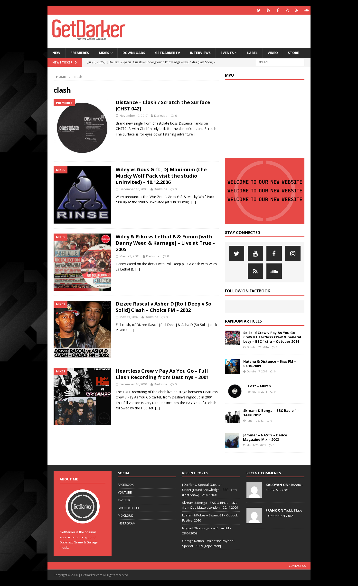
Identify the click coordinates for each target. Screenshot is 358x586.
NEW (56, 52)
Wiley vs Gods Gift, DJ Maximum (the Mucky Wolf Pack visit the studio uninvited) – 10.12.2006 (161, 175)
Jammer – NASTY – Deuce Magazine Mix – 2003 (265, 437)
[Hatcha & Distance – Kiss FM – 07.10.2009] (232, 366)
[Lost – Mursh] (235, 391)
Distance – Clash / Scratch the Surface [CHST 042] (163, 105)
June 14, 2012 (255, 420)
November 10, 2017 (134, 115)
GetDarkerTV (167, 52)
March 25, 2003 (256, 445)
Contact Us (297, 566)
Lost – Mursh (259, 386)
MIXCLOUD (125, 515)
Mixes (104, 52)
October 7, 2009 (257, 371)
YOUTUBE (125, 492)
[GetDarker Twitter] (258, 10)
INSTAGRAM (126, 523)
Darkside (161, 115)
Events (227, 52)
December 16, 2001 (133, 384)
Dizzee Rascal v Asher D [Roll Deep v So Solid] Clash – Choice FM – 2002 (163, 306)
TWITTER (124, 500)
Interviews (200, 52)
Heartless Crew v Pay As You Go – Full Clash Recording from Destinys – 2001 (162, 374)
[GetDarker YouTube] (268, 10)
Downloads (133, 52)
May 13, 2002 (129, 317)
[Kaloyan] (254, 495)
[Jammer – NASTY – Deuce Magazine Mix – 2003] (232, 440)
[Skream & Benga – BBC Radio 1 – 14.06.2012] (232, 415)
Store (293, 52)
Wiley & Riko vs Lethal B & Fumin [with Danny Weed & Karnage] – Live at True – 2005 (165, 242)
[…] (197, 134)
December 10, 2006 (133, 189)
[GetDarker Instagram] (287, 10)
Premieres (79, 52)
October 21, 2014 (258, 347)
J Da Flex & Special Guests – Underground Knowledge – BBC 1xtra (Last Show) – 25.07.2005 (209, 489)
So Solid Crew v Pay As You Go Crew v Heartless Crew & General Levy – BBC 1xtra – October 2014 (272, 337)
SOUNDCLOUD (128, 508)
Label (252, 52)
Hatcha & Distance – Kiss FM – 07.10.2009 (269, 363)
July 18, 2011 (259, 391)
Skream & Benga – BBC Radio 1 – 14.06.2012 (271, 412)
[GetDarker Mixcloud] (296, 10)
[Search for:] (280, 62)
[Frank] (254, 520)
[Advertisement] (226, 30)
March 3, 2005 (130, 256)
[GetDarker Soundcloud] (306, 10)
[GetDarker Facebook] (277, 10)
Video (273, 52)
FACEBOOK (126, 484)
